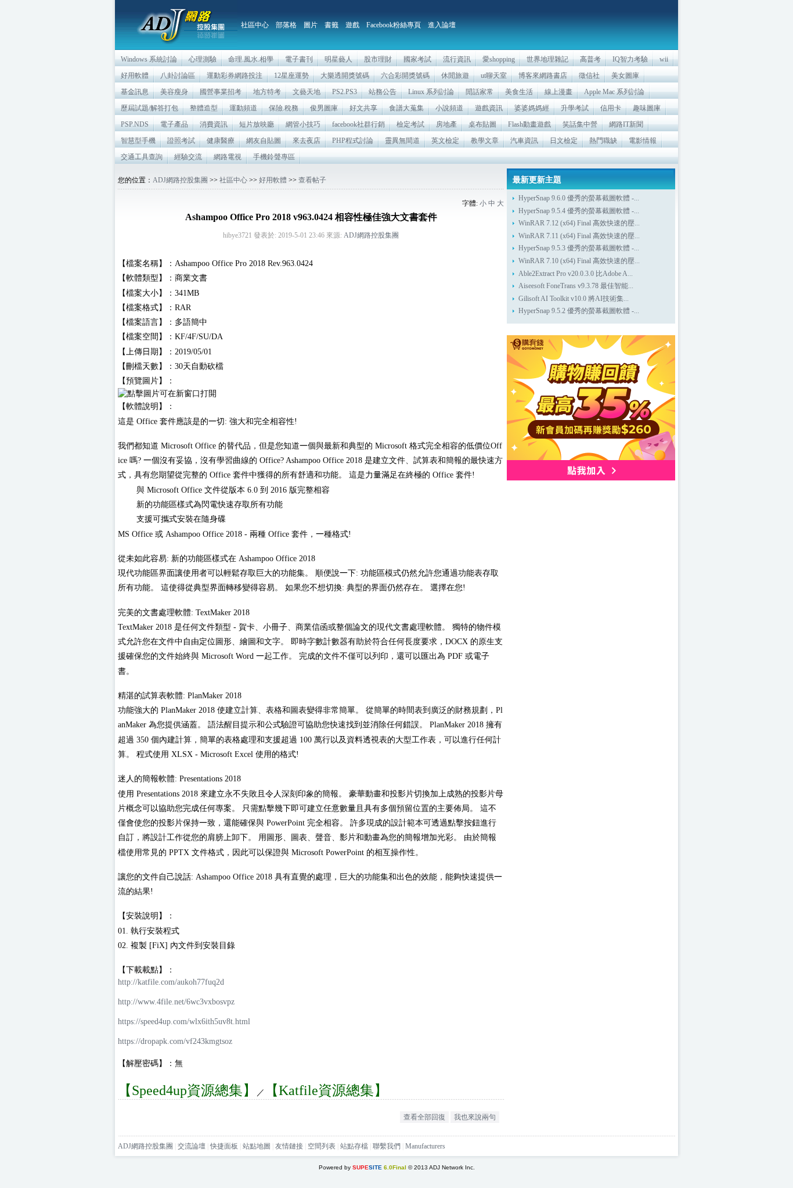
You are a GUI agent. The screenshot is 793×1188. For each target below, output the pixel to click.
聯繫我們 (387, 1146)
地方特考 (267, 92)
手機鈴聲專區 (274, 157)
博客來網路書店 (542, 75)
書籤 (331, 25)
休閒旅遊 (455, 75)
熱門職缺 (603, 141)
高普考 (590, 59)
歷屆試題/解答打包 (149, 108)
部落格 (286, 25)
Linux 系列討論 (431, 92)
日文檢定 (564, 141)
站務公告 (382, 92)
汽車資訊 (524, 141)
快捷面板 (224, 1146)
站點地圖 (257, 1146)
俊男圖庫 (324, 108)
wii (663, 59)
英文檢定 (445, 141)
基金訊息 (135, 92)
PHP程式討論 (352, 141)
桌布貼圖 (482, 124)
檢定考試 (410, 124)
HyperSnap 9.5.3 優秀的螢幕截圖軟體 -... (578, 248)
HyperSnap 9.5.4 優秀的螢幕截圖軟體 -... (578, 211)
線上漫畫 (558, 92)
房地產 (446, 124)
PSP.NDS (135, 124)
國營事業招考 (220, 92)
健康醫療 (221, 141)
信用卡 (610, 108)
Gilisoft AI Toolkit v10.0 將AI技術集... (573, 299)
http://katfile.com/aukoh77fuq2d (171, 981)
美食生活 (519, 92)
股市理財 (378, 59)
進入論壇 (442, 25)
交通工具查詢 (142, 157)
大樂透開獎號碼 (344, 75)
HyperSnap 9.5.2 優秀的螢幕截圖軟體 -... (578, 311)
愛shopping (498, 59)
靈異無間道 (402, 141)
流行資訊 (457, 59)
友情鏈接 (289, 1146)
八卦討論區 (177, 75)
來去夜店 (306, 141)
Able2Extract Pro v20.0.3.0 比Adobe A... (575, 274)
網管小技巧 (303, 124)
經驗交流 (188, 157)
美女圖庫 (625, 75)
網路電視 (227, 157)
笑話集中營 (580, 124)
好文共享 (363, 108)
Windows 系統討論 (149, 59)
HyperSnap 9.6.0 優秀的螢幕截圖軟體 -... (578, 198)
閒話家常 (479, 92)
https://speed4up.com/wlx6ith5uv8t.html (184, 1021)
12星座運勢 (291, 75)
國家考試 (417, 59)
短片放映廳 (256, 124)
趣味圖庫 (647, 108)
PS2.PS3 (344, 92)
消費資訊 (214, 124)
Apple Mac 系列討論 (614, 92)
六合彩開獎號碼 (405, 75)
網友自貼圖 (263, 141)
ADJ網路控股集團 (180, 180)
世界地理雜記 (547, 59)
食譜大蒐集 (406, 108)
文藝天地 (306, 92)
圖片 (311, 25)
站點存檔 (354, 1146)
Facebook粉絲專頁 (393, 25)
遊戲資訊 (489, 108)
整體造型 (204, 108)
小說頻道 (449, 108)
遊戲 (352, 25)
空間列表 (322, 1146)
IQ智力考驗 (630, 59)
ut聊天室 (494, 75)
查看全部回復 (424, 1117)
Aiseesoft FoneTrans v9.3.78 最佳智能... (575, 286)
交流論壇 (192, 1146)
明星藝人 (338, 59)
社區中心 (255, 25)
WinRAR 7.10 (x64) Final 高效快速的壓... (579, 261)
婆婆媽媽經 (531, 108)
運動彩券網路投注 (234, 75)
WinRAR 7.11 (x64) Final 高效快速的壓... (579, 236)
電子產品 (174, 124)
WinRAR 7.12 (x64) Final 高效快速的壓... (579, 223)
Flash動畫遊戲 (529, 124)
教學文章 (485, 141)
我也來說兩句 (475, 1117)
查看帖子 (312, 180)
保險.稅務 (283, 108)
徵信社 (589, 75)
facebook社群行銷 (358, 124)
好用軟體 (135, 75)
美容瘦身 (174, 92)
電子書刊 (299, 59)
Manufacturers (425, 1146)
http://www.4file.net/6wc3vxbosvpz (176, 1001)
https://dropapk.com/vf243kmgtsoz (175, 1041)
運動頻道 (243, 108)
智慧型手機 (138, 141)
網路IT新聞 (626, 124)
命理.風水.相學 (250, 59)
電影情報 (643, 141)
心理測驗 (203, 59)
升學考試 (575, 108)
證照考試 (181, 141)
